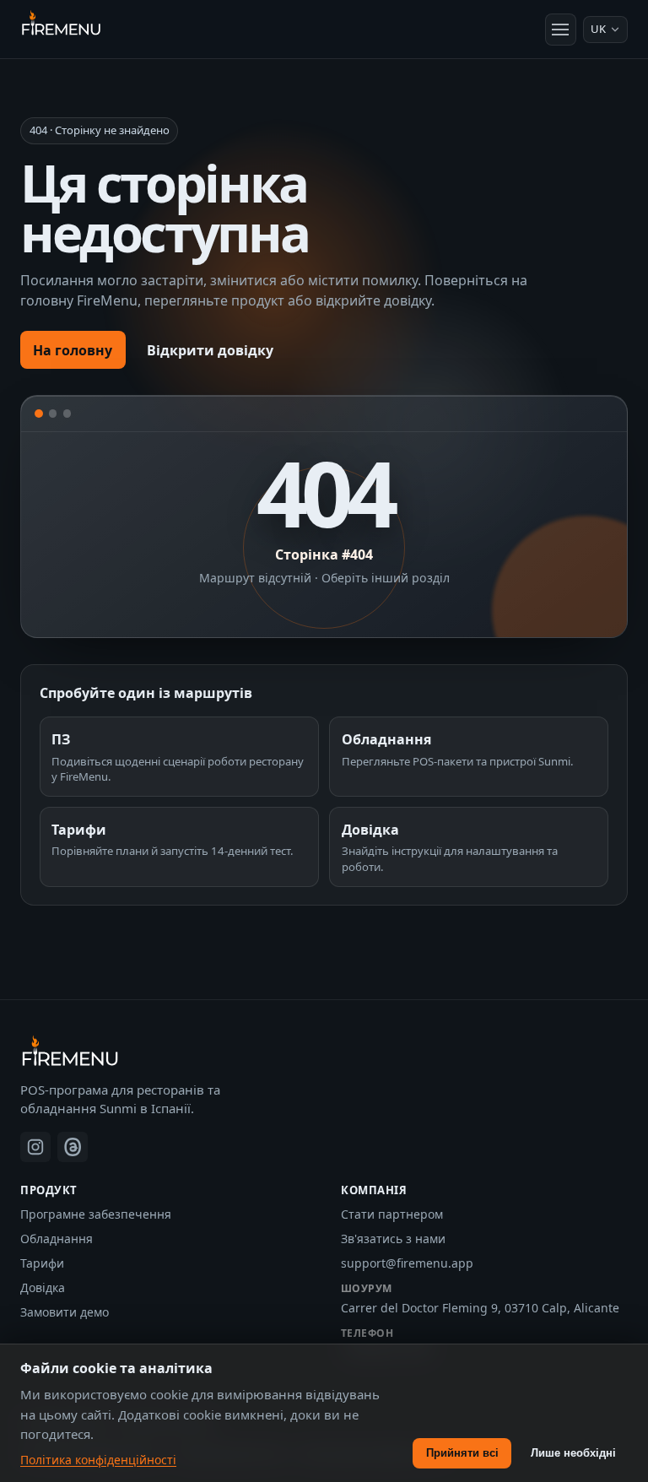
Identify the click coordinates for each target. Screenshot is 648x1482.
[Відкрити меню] (561, 30)
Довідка (42, 1287)
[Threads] (72, 1147)
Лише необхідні (573, 1453)
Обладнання (56, 1238)
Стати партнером (392, 1214)
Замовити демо (64, 1312)
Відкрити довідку (210, 350)
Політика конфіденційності (98, 1460)
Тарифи (42, 1263)
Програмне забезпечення (95, 1214)
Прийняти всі (462, 1453)
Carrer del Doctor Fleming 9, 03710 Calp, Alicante (480, 1308)
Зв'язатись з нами (393, 1238)
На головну (72, 350)
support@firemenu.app (407, 1263)
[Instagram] (35, 1147)
